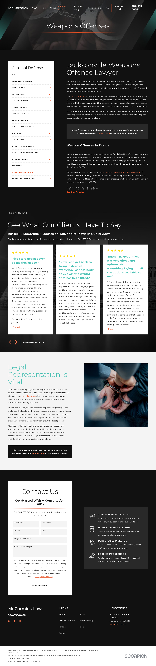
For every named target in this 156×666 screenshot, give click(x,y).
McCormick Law (78, 96)
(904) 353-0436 (129, 133)
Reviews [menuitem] (92, 8)
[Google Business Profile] (9, 621)
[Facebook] (14, 621)
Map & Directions (117, 624)
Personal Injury (86, 620)
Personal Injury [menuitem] (78, 8)
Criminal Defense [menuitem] (62, 8)
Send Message (39, 585)
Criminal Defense (67, 620)
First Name (19, 523)
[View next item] (16, 342)
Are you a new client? (23, 539)
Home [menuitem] (45, 8)
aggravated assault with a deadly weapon (122, 172)
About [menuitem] (53, 8)
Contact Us (120, 8)
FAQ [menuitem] (107, 8)
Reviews (62, 627)
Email (44, 531)
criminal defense (28, 396)
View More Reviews (33, 342)
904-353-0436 (17, 615)
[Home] (22, 8)
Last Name (46, 523)
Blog (81, 627)
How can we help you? (23, 547)
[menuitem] (31, 75)
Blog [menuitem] (100, 8)
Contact (62, 633)
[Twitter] (20, 621)
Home (62, 614)
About (82, 614)
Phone (17, 531)
